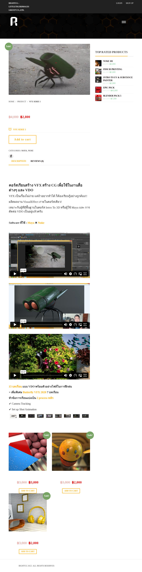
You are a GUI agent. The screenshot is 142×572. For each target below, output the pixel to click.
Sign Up (129, 3)
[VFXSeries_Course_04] (40, 416)
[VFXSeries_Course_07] (67, 416)
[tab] (19, 161)
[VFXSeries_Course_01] (13, 416)
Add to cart (22, 139)
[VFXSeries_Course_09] (85, 416)
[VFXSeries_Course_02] (22, 416)
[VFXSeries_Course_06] (58, 416)
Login (119, 3)
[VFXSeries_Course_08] (76, 416)
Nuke (30, 151)
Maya (24, 151)
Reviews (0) (37, 161)
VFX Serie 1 (19, 129)
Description (18, 161)
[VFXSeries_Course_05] (49, 416)
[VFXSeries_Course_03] (31, 416)
